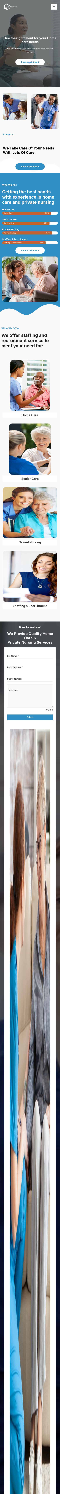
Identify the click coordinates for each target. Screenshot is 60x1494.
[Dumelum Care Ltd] (10, 6)
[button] (30, 62)
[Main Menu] (54, 7)
